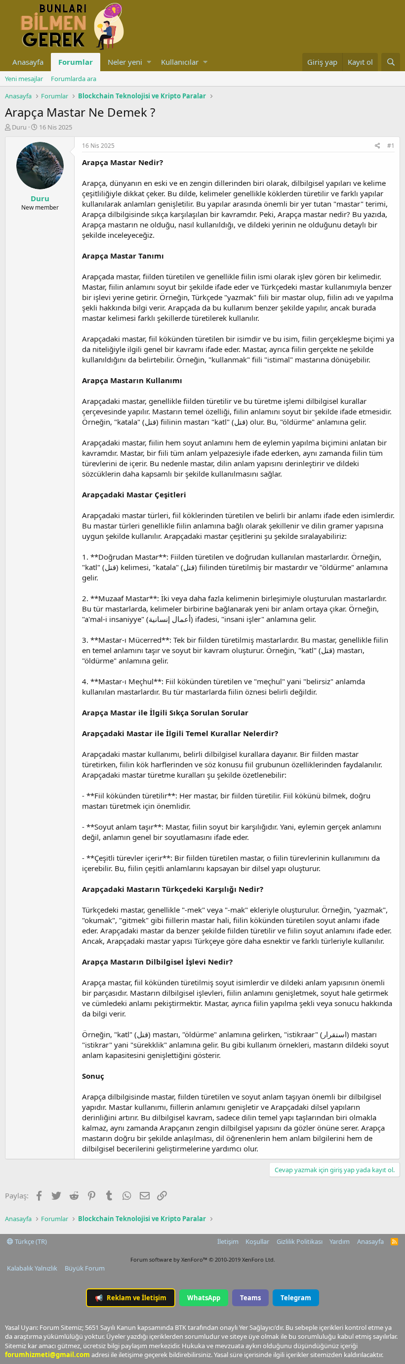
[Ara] (390, 62)
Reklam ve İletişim (130, 1297)
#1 (391, 145)
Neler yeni (125, 62)
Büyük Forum (85, 1268)
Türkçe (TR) (30, 1241)
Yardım (339, 1241)
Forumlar (75, 62)
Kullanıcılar (180, 62)
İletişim (228, 1241)
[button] (149, 62)
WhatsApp (203, 1297)
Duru (19, 127)
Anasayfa (27, 62)
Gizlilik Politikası (300, 1241)
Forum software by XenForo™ (202, 1259)
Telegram (296, 1297)
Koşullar (257, 1241)
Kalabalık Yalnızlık (32, 1268)
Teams (250, 1297)
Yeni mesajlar (24, 78)
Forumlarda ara (73, 78)
